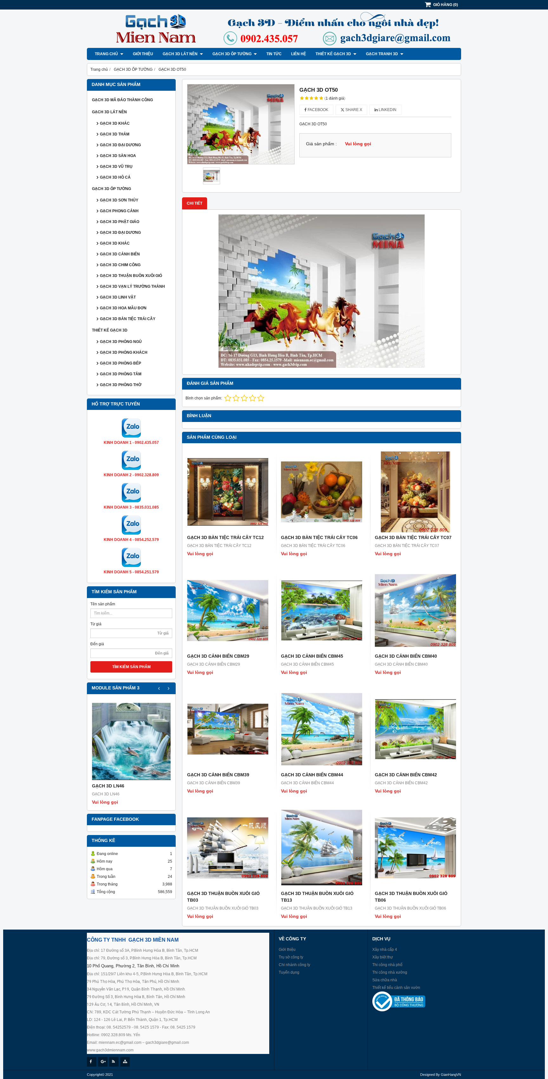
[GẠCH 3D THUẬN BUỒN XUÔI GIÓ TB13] (321, 847)
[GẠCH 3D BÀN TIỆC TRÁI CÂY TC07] (415, 491)
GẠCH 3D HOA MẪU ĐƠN (123, 308)
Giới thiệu (143, 54)
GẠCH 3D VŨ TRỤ (116, 166)
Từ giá (95, 624)
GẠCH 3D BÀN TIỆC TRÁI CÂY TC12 (225, 537)
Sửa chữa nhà (384, 980)
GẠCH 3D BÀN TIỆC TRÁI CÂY (127, 319)
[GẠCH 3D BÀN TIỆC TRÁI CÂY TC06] (321, 491)
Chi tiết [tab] (194, 203)
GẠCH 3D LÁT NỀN (181, 54)
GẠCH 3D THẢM (114, 134)
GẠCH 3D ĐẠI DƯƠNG (120, 145)
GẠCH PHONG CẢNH (119, 211)
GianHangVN (451, 1074)
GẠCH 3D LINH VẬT (118, 297)
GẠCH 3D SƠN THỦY (119, 200)
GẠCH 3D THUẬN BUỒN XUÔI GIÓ (131, 275)
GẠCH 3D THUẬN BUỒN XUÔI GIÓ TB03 (223, 897)
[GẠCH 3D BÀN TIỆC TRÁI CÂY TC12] (227, 491)
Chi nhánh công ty (294, 965)
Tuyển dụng (289, 972)
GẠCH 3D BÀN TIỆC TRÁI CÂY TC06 (319, 537)
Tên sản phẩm (102, 604)
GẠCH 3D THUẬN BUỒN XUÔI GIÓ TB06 (411, 897)
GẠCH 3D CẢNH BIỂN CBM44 (312, 774)
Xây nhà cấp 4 (384, 949)
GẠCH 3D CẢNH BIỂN (120, 254)
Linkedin (387, 110)
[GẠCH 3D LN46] (131, 741)
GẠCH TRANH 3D (382, 54)
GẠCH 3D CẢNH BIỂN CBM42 (406, 774)
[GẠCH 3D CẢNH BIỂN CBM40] (415, 610)
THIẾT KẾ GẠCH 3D (334, 54)
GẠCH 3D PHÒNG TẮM (120, 374)
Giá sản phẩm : (321, 143)
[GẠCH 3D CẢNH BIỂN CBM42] (415, 729)
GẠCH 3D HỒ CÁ (115, 177)
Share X (353, 110)
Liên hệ (298, 54)
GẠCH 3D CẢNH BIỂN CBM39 (218, 774)
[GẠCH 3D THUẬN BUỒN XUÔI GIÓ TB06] (415, 847)
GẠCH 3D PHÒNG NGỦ (121, 341)
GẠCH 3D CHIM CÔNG (120, 265)
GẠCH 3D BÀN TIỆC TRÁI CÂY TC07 (413, 537)
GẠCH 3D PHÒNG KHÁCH (123, 352)
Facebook (317, 110)
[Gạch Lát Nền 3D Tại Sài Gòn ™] (274, 46)
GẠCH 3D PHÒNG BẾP (120, 363)
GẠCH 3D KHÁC (115, 123)
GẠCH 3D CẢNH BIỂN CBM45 (312, 656)
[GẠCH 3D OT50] (240, 124)
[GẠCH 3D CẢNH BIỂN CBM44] (321, 729)
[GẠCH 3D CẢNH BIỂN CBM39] (227, 729)
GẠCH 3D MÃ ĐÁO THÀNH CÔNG (122, 100)
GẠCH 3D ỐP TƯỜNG (232, 54)
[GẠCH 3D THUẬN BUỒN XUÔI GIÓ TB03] (227, 847)
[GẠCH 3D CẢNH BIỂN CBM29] (227, 610)
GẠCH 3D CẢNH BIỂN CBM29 (218, 656)
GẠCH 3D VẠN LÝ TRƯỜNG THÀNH (132, 286)
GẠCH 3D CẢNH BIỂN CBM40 (406, 656)
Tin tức (274, 54)
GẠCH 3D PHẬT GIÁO (119, 222)
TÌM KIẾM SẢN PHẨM (131, 667)
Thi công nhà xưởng (389, 972)
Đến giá (97, 644)
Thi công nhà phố (387, 965)
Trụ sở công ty (291, 957)
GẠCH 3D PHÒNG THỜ (120, 385)
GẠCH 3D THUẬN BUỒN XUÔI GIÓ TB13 (317, 897)
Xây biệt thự (382, 957)
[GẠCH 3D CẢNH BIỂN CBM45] (321, 610)
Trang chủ (107, 54)
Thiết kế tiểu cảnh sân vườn (396, 987)
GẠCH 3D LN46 (108, 785)
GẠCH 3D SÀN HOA (118, 156)
